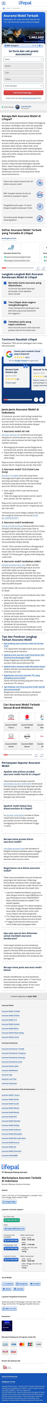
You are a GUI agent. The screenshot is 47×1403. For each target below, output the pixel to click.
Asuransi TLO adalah (10, 475)
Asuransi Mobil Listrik (10, 1037)
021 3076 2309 (12, 1260)
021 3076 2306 (12, 1240)
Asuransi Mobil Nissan (10, 1108)
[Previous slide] (36, 399)
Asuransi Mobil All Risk (10, 1016)
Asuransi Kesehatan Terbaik (13, 1049)
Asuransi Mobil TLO (9, 1020)
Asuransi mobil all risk (11, 435)
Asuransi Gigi (7, 1075)
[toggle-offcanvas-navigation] (4, 3)
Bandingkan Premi (9, 238)
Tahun (8, 79)
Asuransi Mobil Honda (10, 1099)
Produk (8, 8)
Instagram (23, 1284)
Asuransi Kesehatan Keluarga (13, 1057)
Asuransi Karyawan (9, 1083)
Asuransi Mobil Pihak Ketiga (13, 1033)
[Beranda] (4, 8)
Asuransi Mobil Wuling (10, 1125)
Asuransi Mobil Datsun (10, 1142)
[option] (21, 253)
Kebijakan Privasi (8, 1382)
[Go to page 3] (37, 45)
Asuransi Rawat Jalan (10, 1066)
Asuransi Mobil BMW (10, 1155)
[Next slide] (41, 399)
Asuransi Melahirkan (10, 1070)
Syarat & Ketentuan (9, 1376)
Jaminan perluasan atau (13, 565)
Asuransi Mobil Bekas (10, 1028)
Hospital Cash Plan (9, 1079)
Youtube (36, 1284)
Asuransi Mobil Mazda (10, 1112)
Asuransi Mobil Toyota (10, 1095)
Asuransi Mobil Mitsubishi (12, 1134)
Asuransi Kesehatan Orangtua (14, 1053)
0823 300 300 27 (13, 1220)
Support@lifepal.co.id (15, 1228)
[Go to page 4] (39, 45)
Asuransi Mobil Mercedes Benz (14, 1138)
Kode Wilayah (11, 86)
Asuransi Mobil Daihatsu (11, 1130)
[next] (43, 268)
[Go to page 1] (33, 45)
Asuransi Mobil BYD (9, 1117)
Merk (7, 59)
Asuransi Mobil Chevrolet (11, 1151)
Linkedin (20, 1289)
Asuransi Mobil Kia (9, 1147)
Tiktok (8, 1289)
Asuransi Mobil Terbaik (11, 1011)
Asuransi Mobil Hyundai (11, 1121)
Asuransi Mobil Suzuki (10, 1104)
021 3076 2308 (12, 1248)
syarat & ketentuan (29, 98)
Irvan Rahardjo (26, 106)
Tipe (7, 73)
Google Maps (10, 1202)
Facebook (9, 1284)
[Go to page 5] (42, 45)
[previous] (38, 268)
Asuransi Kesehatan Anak (12, 1062)
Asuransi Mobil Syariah (11, 1024)
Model (7, 66)
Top (42, 1399)
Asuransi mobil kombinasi (12, 526)
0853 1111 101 (10, 1308)
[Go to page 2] (35, 45)
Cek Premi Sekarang (22, 92)
